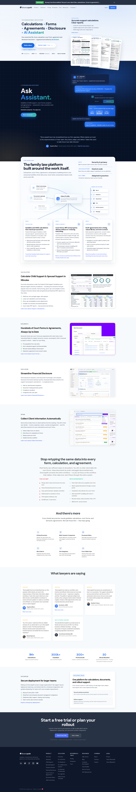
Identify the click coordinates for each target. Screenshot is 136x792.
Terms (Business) (110, 762)
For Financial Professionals (61, 770)
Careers (96, 762)
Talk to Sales (75, 735)
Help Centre (85, 756)
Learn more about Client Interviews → (32, 440)
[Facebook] (29, 763)
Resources (65, 7)
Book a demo (28, 45)
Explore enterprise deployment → (31, 702)
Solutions (42, 7)
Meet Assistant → (28, 115)
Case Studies (85, 766)
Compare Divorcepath (85, 763)
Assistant (48, 759)
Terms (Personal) (110, 759)
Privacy (108, 756)
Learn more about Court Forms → (31, 354)
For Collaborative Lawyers (62, 765)
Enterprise (55, 7)
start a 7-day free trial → (30, 49)
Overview (48, 756)
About (96, 756)
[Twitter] (25, 763)
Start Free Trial (61, 735)
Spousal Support (50, 764)
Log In (106, 7)
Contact (96, 759)
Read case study (28, 611)
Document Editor (50, 777)
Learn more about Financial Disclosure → (33, 395)
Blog (83, 759)
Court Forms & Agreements (50, 773)
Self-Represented (86, 772)
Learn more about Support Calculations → (33, 309)
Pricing (49, 7)
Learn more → (75, 32)
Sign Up (113, 7)
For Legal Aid (61, 774)
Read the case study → (84, 146)
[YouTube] (37, 763)
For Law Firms (61, 759)
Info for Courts (86, 769)
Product (36, 7)
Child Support (49, 762)
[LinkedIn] (21, 763)
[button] (39, 187)
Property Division (50, 767)
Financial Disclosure (51, 770)
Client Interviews (50, 780)
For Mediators (61, 762)
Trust (60, 7)
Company (72, 7)
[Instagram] (33, 763)
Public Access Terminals (61, 777)
